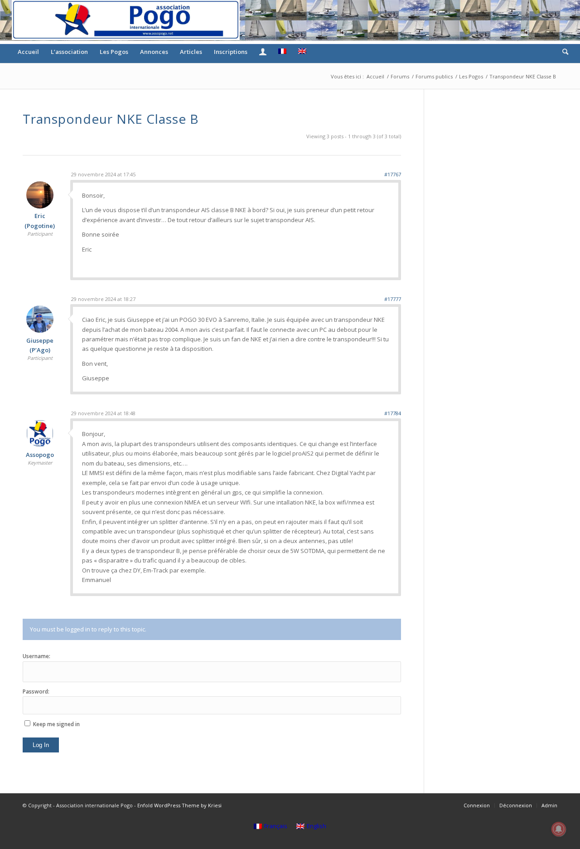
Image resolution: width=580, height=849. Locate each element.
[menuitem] (28, 51)
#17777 (392, 299)
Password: (36, 691)
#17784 (392, 413)
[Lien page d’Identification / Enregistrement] (262, 51)
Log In (41, 745)
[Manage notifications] (558, 829)
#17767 (392, 174)
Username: (36, 656)
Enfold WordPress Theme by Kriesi (179, 805)
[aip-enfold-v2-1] (126, 20)
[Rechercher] (562, 51)
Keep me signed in (56, 724)
